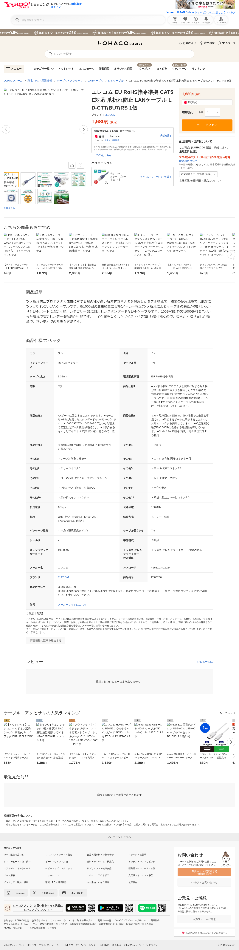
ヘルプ (231, 12)
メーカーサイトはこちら (72, 604)
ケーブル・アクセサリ (70, 80)
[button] (212, 112)
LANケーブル (95, 80)
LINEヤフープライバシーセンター (81, 945)
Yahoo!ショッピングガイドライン (141, 945)
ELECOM (63, 577)
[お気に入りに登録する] (80, 165)
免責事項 (116, 945)
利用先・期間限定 (112, 140)
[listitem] (24, 855)
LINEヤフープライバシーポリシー (44, 945)
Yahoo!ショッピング (14, 945)
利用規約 (104, 945)
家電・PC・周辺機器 (39, 80)
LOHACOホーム (13, 80)
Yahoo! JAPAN (176, 12)
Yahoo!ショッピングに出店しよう (206, 12)
